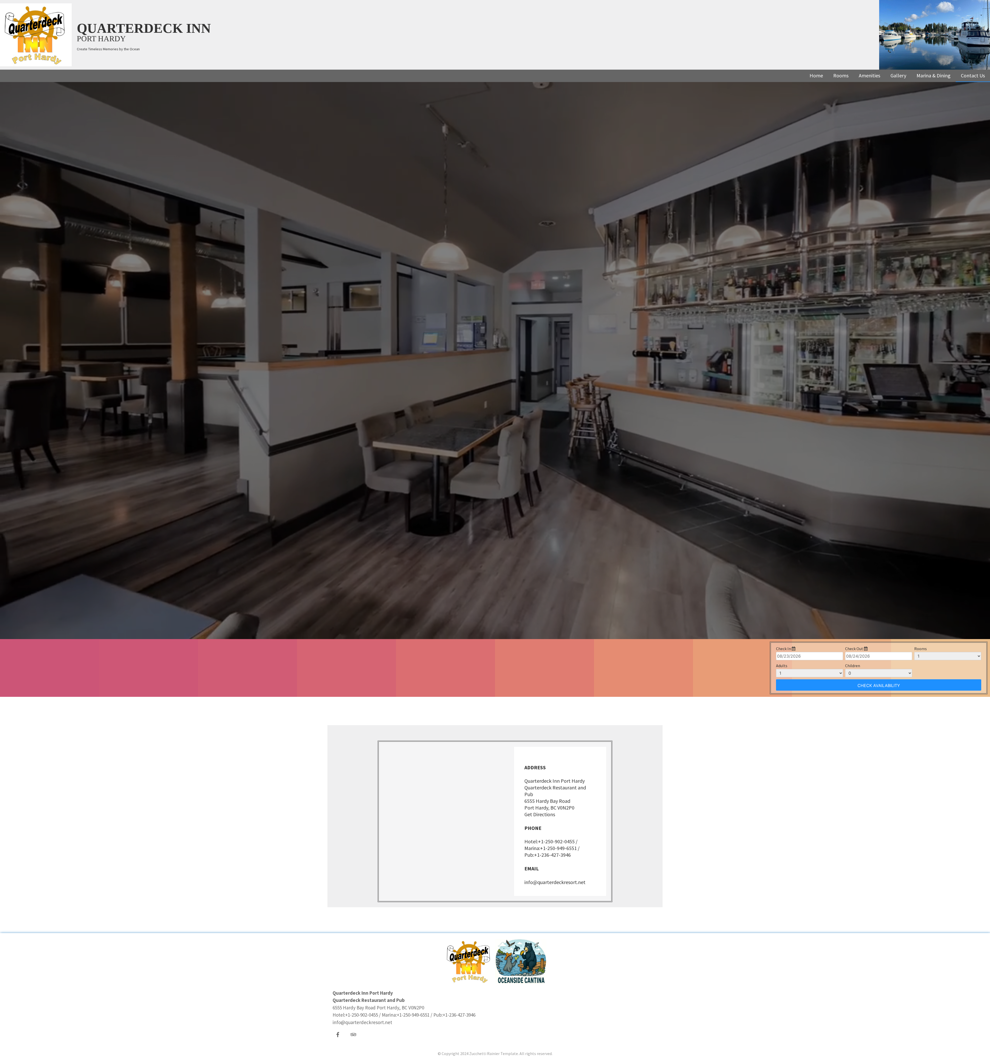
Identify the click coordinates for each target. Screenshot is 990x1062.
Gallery (898, 75)
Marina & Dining (934, 75)
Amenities (869, 75)
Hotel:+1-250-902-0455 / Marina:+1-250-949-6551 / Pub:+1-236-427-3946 (552, 848)
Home (816, 75)
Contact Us (973, 75)
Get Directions (539, 814)
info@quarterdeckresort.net (554, 882)
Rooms (840, 75)
